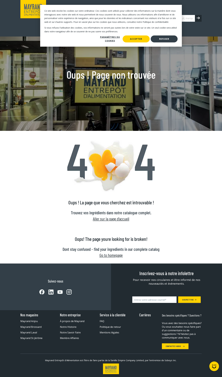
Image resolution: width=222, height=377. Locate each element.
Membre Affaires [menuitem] (69, 338)
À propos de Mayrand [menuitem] (72, 321)
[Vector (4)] (58, 292)
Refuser (164, 38)
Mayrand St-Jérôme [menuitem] (31, 338)
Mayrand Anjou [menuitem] (29, 321)
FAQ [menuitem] (102, 321)
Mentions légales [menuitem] (109, 332)
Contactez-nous (173, 346)
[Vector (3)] (49, 292)
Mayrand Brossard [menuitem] (31, 327)
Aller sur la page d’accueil (111, 218)
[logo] (33, 18)
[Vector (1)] (42, 292)
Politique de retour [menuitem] (110, 327)
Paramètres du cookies (110, 39)
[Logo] (111, 368)
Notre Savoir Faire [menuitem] (70, 332)
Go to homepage (111, 255)
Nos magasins (29, 315)
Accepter (136, 38)
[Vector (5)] (67, 292)
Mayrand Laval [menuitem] (28, 332)
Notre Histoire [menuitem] (68, 327)
